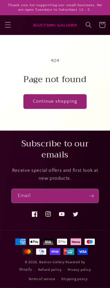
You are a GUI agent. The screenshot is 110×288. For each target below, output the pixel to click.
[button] (7, 25)
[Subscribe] (91, 196)
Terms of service (41, 279)
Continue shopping (55, 101)
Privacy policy (79, 270)
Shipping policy (74, 279)
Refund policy (49, 270)
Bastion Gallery (52, 262)
